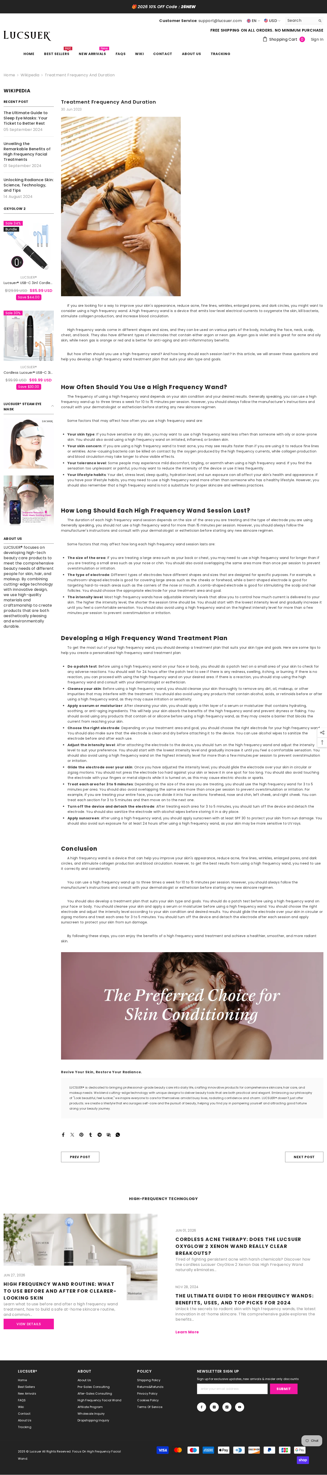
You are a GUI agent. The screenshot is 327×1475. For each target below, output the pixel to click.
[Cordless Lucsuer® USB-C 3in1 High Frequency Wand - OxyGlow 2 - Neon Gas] (29, 336)
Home (9, 75)
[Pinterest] (81, 1134)
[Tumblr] (90, 1134)
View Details (29, 1324)
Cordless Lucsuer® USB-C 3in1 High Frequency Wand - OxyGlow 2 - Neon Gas (29, 372)
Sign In (317, 39)
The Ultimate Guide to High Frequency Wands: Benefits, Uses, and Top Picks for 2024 (244, 1299)
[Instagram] (214, 1407)
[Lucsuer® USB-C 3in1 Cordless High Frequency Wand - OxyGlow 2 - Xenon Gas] (29, 246)
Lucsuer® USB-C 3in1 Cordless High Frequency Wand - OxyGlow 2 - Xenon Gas (29, 282)
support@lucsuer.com (220, 20)
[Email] (109, 1134)
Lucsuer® (29, 277)
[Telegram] (99, 1134)
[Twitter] (72, 1134)
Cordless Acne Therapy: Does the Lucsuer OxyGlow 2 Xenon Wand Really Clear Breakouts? (238, 1246)
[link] (29, 443)
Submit (283, 1388)
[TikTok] (226, 1407)
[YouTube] (239, 1407)
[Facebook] (63, 1134)
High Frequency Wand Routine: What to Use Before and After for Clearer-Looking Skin (60, 1291)
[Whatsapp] (118, 1134)
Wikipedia (30, 75)
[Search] (304, 20)
